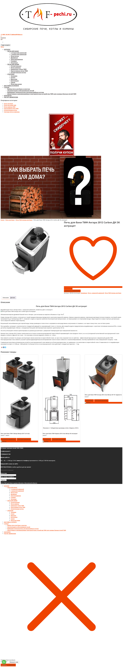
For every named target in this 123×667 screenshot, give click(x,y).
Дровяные (14, 58)
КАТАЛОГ (7, 49)
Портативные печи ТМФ (19, 71)
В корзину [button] (47, 439)
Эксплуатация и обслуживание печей (20, 91)
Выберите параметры (8, 439)
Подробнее (89, 400)
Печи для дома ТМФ (10, 105)
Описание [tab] (6, 297)
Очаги (13, 77)
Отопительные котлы (18, 72)
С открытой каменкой (18, 53)
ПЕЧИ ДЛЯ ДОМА (13, 64)
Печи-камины (16, 68)
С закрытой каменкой (18, 54)
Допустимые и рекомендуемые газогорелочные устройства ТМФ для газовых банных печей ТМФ (41, 94)
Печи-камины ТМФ (9, 107)
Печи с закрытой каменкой (96, 293)
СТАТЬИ (6, 87)
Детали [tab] (12, 297)
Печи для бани (8, 103)
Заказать (3, 480)
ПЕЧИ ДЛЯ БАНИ (13, 51)
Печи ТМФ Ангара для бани (24, 220)
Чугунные (14, 63)
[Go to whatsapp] (4, 662)
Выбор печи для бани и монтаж (18, 89)
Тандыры (14, 76)
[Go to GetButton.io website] (4, 665)
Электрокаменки (17, 59)
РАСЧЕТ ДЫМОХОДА (11, 97)
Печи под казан (16, 84)
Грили (13, 82)
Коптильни (15, 81)
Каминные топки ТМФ (19, 69)
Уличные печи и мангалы (11, 112)
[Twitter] (5, 347)
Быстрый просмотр (24, 439)
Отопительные (16, 66)
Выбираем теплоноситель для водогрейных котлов (25, 92)
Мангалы (14, 79)
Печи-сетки (15, 56)
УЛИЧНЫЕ (10, 74)
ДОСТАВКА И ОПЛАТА (11, 86)
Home (2, 220)
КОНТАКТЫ (8, 96)
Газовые (14, 61)
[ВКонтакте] (4, 347)
